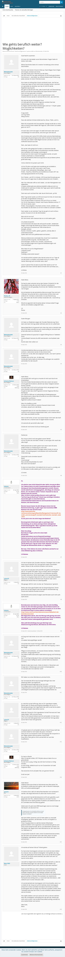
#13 (61, 741)
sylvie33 (6, 578)
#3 (61, 344)
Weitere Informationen (36, 954)
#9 (61, 631)
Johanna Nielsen (9, 381)
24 (18, 76)
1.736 (18, 301)
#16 (61, 909)
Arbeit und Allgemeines (20, 51)
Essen (17, 302)
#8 (61, 599)
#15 (61, 842)
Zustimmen (24, 954)
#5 (61, 429)
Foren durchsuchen (8, 10)
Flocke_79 (7, 296)
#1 (61, 273)
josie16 (6, 792)
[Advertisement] (32, 30)
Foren (7, 6)
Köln (18, 493)
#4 (61, 363)
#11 (61, 692)
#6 (61, 475)
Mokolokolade (39, 51)
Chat (11, 6)
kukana (6, 486)
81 (18, 583)
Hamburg (17, 387)
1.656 (18, 386)
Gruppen (17, 6)
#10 (61, 671)
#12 (61, 722)
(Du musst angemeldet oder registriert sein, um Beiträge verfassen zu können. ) (41, 914)
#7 (61, 557)
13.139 (17, 491)
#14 (61, 777)
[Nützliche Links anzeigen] (60, 15)
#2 (61, 313)
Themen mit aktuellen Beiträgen (24, 10)
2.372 (18, 796)
